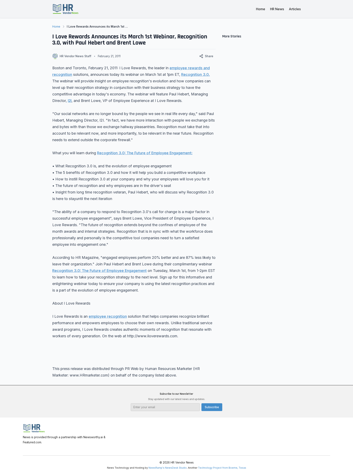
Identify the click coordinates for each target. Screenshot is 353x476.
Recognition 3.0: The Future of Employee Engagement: (144, 153)
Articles (295, 9)
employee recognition (108, 316)
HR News (277, 9)
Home (260, 9)
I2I (69, 100)
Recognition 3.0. (195, 74)
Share (209, 56)
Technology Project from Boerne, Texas (222, 467)
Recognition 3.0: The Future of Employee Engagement (99, 270)
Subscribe (212, 407)
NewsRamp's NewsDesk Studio (168, 467)
